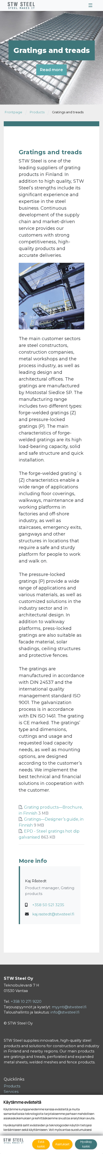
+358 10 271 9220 (26, 1001)
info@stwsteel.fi (65, 1012)
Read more (51, 69)
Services (11, 1091)
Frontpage (13, 112)
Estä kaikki (41, 1144)
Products (37, 112)
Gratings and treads (68, 112)
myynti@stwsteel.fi (69, 1007)
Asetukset (62, 1144)
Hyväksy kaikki (86, 1144)
